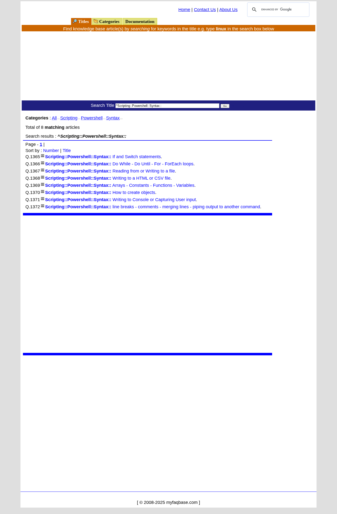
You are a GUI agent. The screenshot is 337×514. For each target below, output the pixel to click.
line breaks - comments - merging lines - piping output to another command (152, 206)
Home (184, 9)
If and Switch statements (103, 156)
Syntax (113, 117)
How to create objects (100, 192)
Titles (83, 21)
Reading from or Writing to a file (110, 171)
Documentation (140, 21)
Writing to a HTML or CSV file (107, 178)
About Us (228, 9)
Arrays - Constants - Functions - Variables (119, 185)
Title (67, 150)
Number (51, 150)
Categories (109, 21)
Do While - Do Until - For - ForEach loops (119, 163)
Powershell (92, 117)
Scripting (68, 117)
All (54, 117)
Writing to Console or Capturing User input (120, 199)
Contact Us (205, 9)
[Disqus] (147, 283)
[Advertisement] (168, 65)
